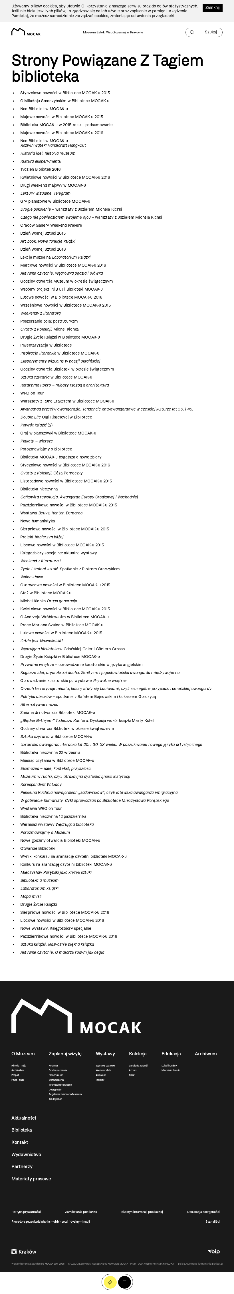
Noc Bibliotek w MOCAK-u (44, 108)
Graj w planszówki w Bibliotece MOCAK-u (58, 433)
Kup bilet (53, 1065)
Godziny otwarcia (58, 1070)
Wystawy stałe (103, 1070)
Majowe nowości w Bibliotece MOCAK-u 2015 (61, 116)
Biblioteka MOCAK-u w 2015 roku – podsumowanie (66, 124)
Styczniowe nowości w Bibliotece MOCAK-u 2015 (65, 92)
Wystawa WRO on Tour (41, 808)
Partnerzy (21, 1166)
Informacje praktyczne (60, 1084)
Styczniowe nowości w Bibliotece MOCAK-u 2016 (65, 465)
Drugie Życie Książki (38, 904)
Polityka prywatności (26, 1212)
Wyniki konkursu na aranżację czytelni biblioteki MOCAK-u (73, 856)
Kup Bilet (110, 1282)
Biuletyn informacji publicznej (142, 1212)
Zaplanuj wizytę (65, 1053)
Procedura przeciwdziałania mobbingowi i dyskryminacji (50, 1221)
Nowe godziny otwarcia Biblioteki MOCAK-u (60, 840)
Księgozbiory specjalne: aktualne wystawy (58, 553)
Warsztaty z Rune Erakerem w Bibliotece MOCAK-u (67, 401)
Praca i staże (17, 1079)
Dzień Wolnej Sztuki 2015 (43, 233)
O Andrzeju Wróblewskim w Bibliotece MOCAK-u (64, 617)
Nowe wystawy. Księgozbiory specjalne (55, 928)
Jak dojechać (55, 1099)
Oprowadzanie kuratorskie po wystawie (73, 680)
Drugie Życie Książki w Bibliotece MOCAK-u (60, 337)
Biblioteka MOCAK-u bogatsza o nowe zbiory (61, 457)
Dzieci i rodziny (169, 1065)
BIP (214, 1252)
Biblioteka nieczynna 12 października (53, 816)
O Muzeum (23, 1053)
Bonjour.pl (217, 1263)
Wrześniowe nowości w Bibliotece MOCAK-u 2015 (65, 305)
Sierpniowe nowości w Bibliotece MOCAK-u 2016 (64, 912)
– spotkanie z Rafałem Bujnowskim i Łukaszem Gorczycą (88, 696)
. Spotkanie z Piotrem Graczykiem (70, 569)
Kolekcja (138, 1053)
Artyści (132, 1070)
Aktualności (23, 1118)
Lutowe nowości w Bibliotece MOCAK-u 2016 (61, 297)
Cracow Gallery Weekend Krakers (51, 225)
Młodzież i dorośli (170, 1070)
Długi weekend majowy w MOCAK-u (53, 185)
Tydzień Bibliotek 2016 (40, 169)
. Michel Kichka (49, 329)
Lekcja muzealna (55, 257)
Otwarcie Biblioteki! (38, 848)
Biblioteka (21, 1130)
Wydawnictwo (26, 1154)
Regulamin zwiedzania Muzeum (65, 1094)
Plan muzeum (56, 1075)
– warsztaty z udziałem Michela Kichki (71, 209)
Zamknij (212, 7)
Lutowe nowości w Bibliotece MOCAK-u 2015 (61, 633)
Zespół (15, 1075)
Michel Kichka (48, 601)
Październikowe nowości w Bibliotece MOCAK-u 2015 (68, 505)
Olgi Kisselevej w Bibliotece (56, 417)
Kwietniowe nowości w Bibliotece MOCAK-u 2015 (65, 609)
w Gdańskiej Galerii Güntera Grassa (72, 649)
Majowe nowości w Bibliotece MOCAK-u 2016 (61, 132)
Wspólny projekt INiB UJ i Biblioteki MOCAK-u (61, 289)
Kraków (23, 1252)
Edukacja (171, 1053)
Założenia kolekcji (138, 1065)
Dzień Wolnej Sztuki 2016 (43, 249)
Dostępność (55, 1089)
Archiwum (101, 1075)
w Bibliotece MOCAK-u (59, 353)
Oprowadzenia (56, 1079)
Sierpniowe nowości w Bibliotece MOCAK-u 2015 (64, 529)
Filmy (132, 1075)
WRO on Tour (32, 393)
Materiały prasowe (31, 1179)
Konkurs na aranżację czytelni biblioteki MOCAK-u (66, 864)
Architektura (17, 1070)
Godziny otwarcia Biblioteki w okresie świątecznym (67, 369)
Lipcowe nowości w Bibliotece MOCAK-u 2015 (62, 545)
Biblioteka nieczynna (39, 489)
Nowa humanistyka (37, 521)
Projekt (41, 537)
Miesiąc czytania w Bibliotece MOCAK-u (57, 760)
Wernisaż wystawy (57, 824)
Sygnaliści (212, 1221)
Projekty (100, 1079)
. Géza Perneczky (51, 473)
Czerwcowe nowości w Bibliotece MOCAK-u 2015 (65, 585)
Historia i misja (18, 1065)
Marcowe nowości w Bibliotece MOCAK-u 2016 (63, 265)
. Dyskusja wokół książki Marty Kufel (87, 720)
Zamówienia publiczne (81, 1212)
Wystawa (51, 513)
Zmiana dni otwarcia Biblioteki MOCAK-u (57, 712)
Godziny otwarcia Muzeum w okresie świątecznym (66, 281)
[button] (124, 1282)
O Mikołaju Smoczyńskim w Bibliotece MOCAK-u (64, 100)
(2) (36, 425)
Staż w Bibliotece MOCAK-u (45, 593)
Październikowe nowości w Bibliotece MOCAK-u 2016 (68, 936)
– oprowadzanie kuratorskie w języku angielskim (81, 664)
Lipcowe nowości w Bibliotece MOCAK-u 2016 (62, 920)
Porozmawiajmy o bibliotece (46, 449)
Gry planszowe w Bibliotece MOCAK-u (55, 201)
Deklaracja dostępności (203, 1212)
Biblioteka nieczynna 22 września (50, 752)
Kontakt (19, 1142)
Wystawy (105, 1053)
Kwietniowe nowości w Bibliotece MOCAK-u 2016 (65, 177)
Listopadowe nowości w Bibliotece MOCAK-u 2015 (66, 481)
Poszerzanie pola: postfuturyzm (49, 321)
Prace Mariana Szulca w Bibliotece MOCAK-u (61, 625)
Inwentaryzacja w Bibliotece (46, 345)
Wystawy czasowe (105, 1065)
